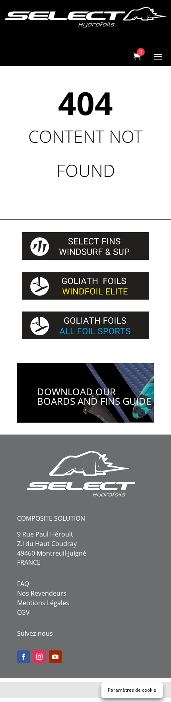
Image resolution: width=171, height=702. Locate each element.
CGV (23, 612)
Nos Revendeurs (41, 593)
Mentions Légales (43, 602)
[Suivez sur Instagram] (39, 656)
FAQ (23, 583)
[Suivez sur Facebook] (23, 656)
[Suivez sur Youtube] (55, 656)
